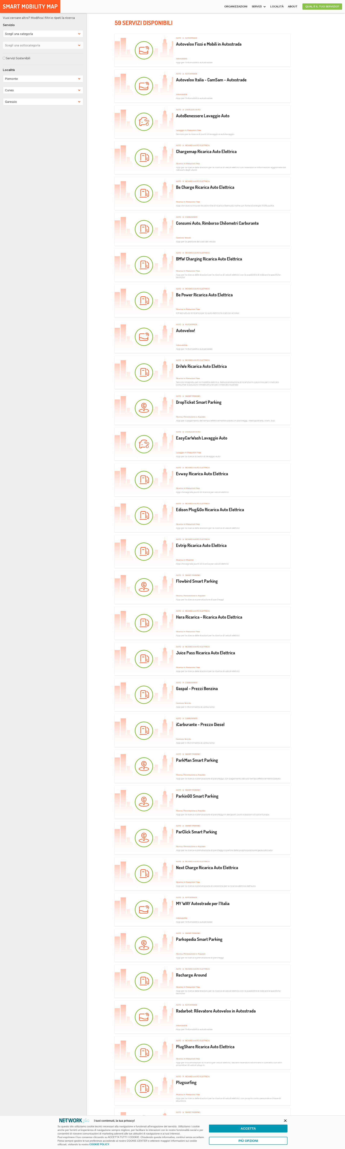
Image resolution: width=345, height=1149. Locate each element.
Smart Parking (192, 396)
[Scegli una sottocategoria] (43, 45)
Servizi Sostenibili (17, 58)
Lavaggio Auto (192, 109)
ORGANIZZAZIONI (235, 6)
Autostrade (191, 38)
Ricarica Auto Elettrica (197, 145)
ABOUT (292, 6)
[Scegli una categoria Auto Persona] (43, 33)
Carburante (191, 217)
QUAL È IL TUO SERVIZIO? (322, 6)
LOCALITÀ (277, 6)
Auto (179, 38)
